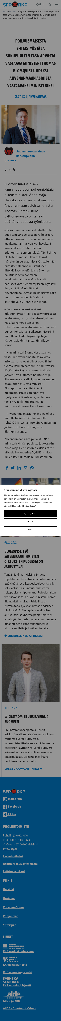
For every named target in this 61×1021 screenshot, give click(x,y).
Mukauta (30, 521)
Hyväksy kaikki (30, 513)
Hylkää (30, 529)
